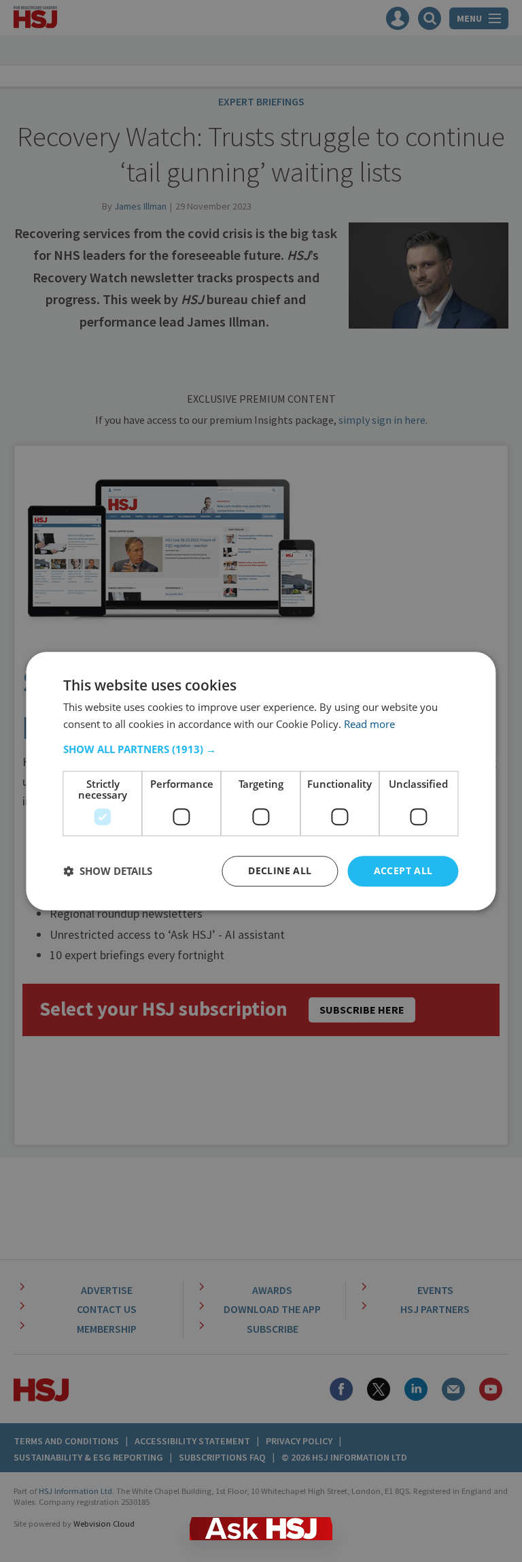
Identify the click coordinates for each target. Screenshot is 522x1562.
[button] (260, 749)
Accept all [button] (403, 870)
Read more (369, 724)
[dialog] (260, 781)
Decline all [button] (279, 870)
